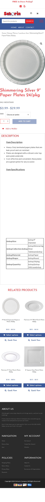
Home (14, 28)
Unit (2, 114)
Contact (30, 28)
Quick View (12, 340)
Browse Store (5, 444)
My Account (29, 13)
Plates (15, 33)
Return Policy (5, 466)
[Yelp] (24, 7)
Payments (4, 472)
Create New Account (29, 444)
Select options (12, 335)
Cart (3, 447)
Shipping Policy (6, 462)
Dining (9, 33)
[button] (41, 44)
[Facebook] (20, 7)
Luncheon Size (24, 33)
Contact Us (27, 466)
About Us (26, 462)
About (21, 28)
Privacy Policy (5, 469)
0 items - (35, 12)
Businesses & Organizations (32, 469)
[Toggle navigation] (41, 21)
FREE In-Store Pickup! (22, 2)
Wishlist (26, 447)
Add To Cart (24, 121)
